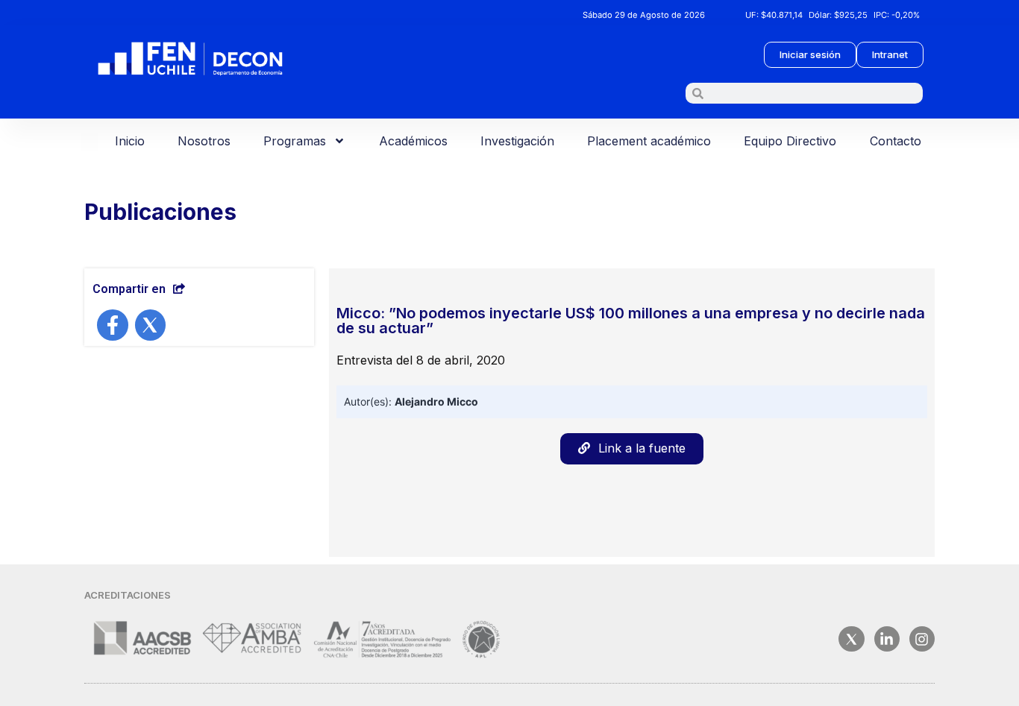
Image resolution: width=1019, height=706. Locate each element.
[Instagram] (922, 639)
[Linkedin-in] (887, 639)
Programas (294, 140)
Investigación (517, 140)
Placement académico (649, 140)
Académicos (413, 140)
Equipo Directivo (790, 140)
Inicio (130, 140)
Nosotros (204, 140)
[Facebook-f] (112, 325)
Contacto (895, 140)
